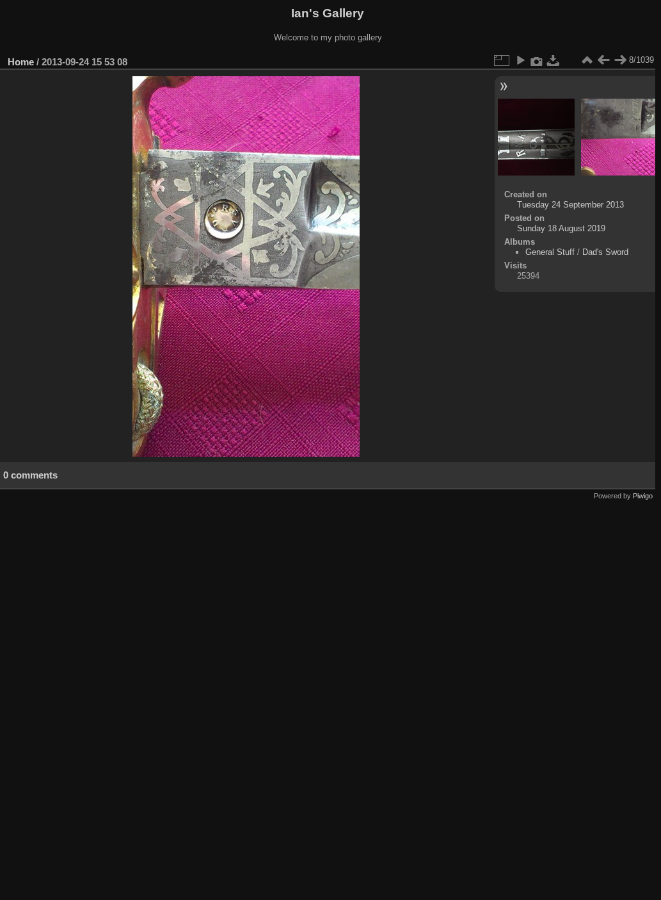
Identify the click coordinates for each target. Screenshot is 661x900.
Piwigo (643, 496)
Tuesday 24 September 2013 (570, 204)
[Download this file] (553, 60)
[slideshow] (520, 60)
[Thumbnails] (586, 60)
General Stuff (550, 252)
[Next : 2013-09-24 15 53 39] (620, 60)
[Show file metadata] (537, 60)
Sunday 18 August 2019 (561, 228)
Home (21, 61)
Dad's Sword (605, 252)
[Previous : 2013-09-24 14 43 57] (603, 60)
